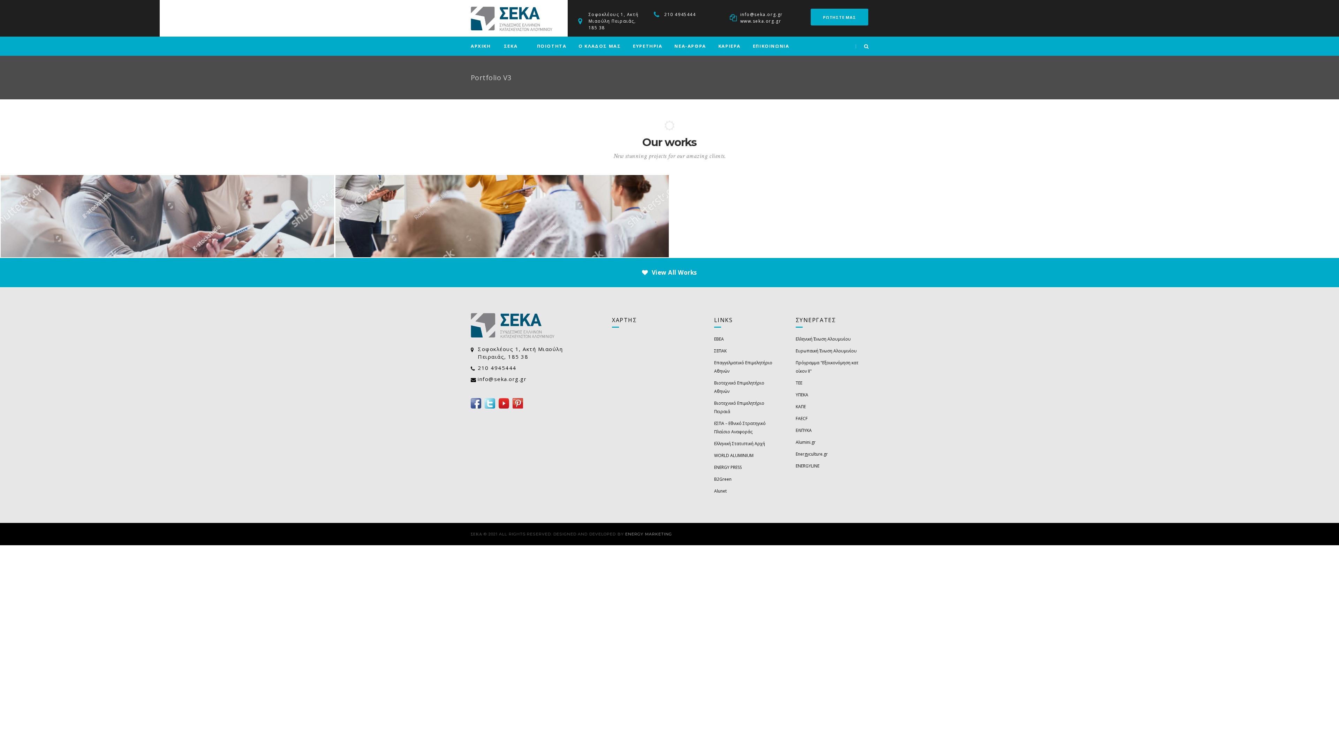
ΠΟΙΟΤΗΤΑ (552, 46)
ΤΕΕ (799, 383)
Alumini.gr (806, 442)
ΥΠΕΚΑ (802, 395)
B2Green (723, 479)
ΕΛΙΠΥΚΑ (804, 430)
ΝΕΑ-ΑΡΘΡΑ (690, 46)
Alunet (720, 491)
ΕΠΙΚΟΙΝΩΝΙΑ (771, 46)
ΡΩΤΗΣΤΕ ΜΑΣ (839, 17)
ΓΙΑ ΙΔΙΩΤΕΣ (167, 209)
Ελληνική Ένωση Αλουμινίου (823, 339)
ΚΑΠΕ (801, 407)
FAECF (802, 418)
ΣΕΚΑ (510, 46)
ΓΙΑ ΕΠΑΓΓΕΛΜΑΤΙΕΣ (502, 209)
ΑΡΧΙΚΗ (481, 46)
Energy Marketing (648, 534)
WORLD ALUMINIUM (734, 455)
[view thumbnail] (177, 251)
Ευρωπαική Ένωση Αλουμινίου (826, 351)
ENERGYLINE (807, 466)
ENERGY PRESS (728, 467)
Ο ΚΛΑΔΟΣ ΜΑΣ (599, 46)
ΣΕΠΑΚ (720, 351)
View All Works (674, 272)
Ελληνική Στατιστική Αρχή (739, 444)
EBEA (719, 339)
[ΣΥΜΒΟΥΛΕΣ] (167, 199)
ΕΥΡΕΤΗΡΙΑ (647, 46)
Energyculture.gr (812, 454)
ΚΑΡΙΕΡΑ (729, 46)
